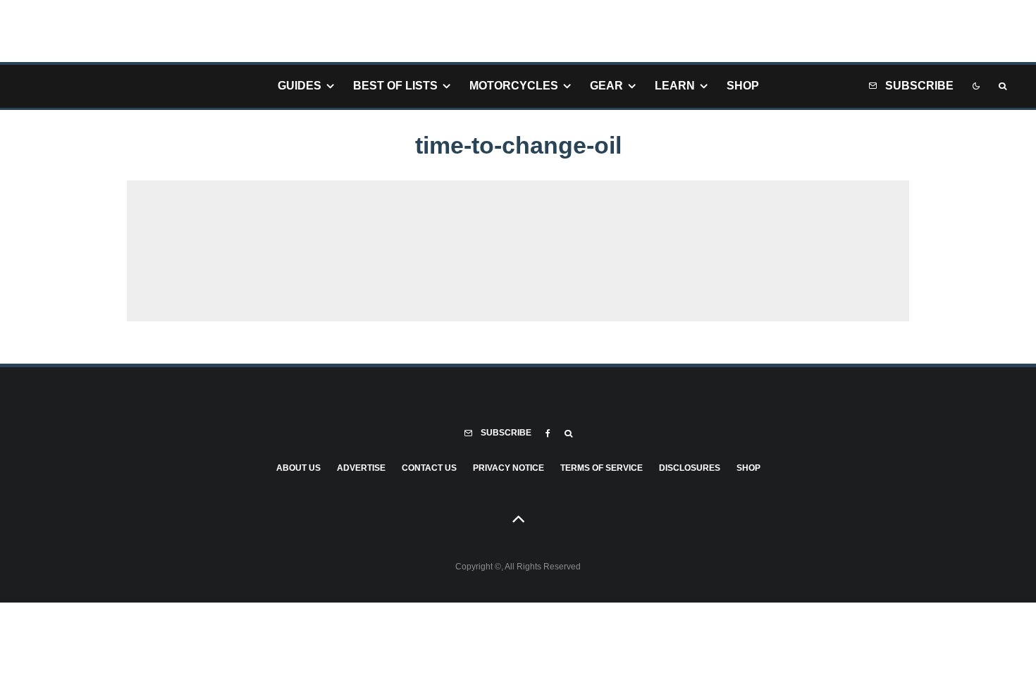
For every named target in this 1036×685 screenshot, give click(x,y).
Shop (743, 86)
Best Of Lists (395, 86)
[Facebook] (547, 433)
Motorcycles (513, 86)
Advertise (361, 468)
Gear (606, 86)
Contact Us (429, 468)
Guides (299, 86)
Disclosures (689, 468)
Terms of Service (601, 468)
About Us (298, 468)
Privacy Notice (508, 468)
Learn (675, 86)
